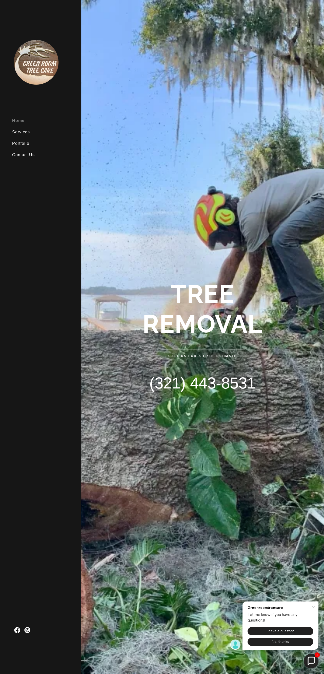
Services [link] (21, 132)
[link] (37, 64)
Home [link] (18, 120)
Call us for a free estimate (202, 356)
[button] (311, 661)
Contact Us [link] (23, 155)
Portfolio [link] (20, 143)
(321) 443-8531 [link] (202, 383)
